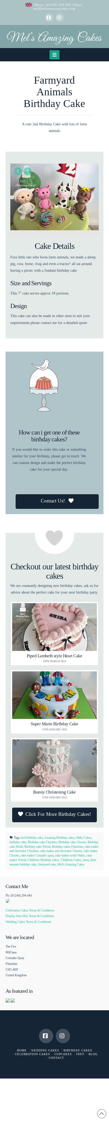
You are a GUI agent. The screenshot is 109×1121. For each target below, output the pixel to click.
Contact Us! (53, 501)
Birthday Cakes (77, 1050)
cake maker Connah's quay (37, 855)
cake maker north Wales (70, 855)
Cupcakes (63, 1054)
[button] (54, 54)
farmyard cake (47, 864)
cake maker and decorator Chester (61, 851)
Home (22, 1050)
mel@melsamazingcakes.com (54, 8)
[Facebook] (49, 17)
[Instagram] (60, 17)
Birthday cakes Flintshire (67, 847)
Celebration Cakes (32, 1054)
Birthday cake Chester (72, 842)
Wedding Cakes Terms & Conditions (28, 922)
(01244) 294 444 (59, 4)
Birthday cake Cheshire (42, 842)
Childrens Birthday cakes (43, 860)
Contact (56, 1057)
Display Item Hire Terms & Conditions (30, 916)
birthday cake (18, 842)
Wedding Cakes (45, 1050)
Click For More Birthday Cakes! (58, 814)
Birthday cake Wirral (37, 847)
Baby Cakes (84, 837)
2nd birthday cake (32, 837)
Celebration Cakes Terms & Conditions (30, 910)
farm (86, 860)
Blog (93, 1054)
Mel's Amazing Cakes (71, 864)
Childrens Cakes (71, 860)
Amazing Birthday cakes (59, 837)
